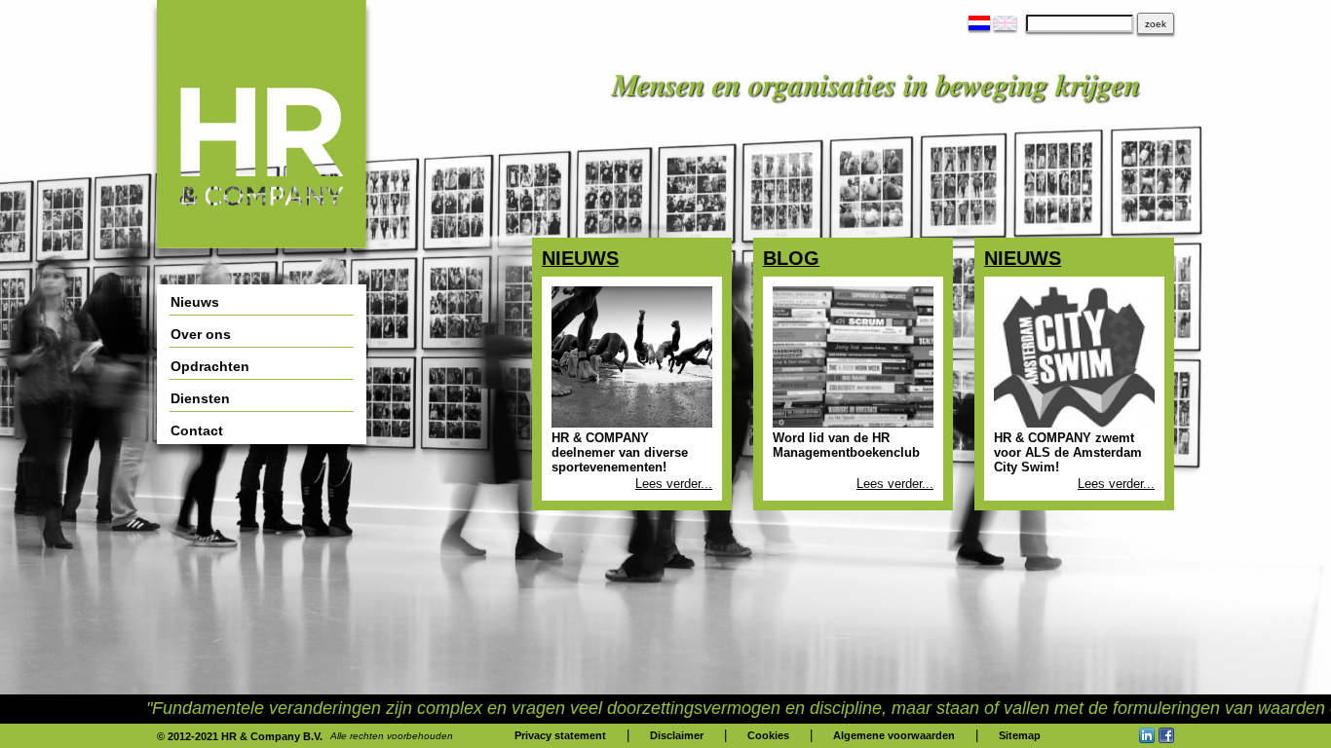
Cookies (768, 735)
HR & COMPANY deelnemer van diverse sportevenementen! (619, 452)
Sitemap (1020, 735)
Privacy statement (560, 735)
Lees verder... (673, 483)
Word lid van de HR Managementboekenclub (846, 445)
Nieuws (580, 258)
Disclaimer (677, 735)
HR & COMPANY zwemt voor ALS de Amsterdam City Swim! (1068, 452)
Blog (791, 258)
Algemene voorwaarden (894, 735)
